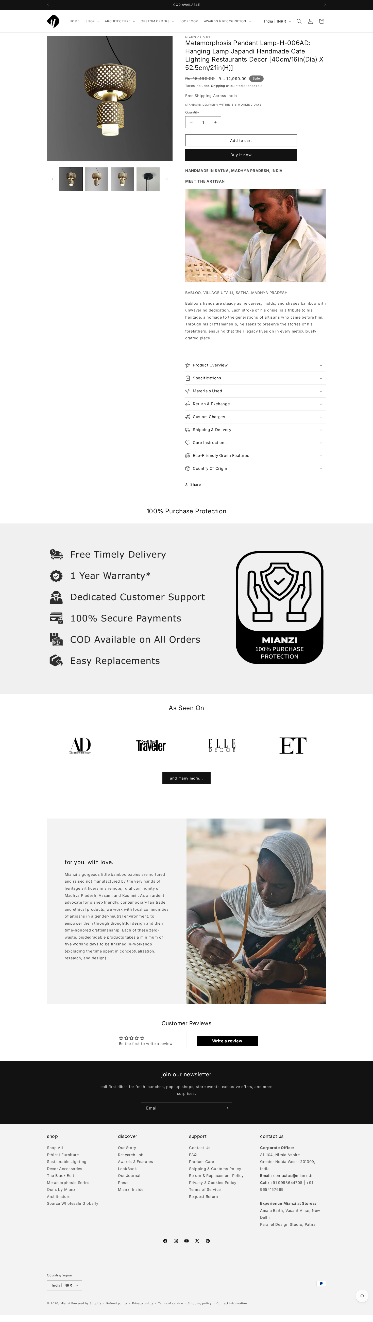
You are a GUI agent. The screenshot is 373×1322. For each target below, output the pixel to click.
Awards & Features (135, 1161)
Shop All (55, 1148)
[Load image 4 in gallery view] (148, 178)
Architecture (58, 1196)
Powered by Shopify (86, 1303)
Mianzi (65, 1303)
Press (123, 1182)
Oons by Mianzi (62, 1189)
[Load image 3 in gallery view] (122, 178)
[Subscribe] (226, 1108)
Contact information (231, 1303)
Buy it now (241, 155)
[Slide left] (52, 179)
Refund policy (116, 1303)
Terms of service (170, 1303)
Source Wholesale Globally (72, 1203)
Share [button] (195, 484)
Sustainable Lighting (67, 1161)
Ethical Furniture (63, 1155)
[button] (92, 21)
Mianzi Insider (131, 1189)
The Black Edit (60, 1175)
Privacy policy (142, 1303)
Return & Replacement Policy (216, 1175)
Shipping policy (200, 1303)
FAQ (193, 1155)
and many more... (186, 778)
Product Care (201, 1161)
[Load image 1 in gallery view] (70, 178)
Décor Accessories (64, 1169)
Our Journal (129, 1175)
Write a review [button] (227, 1040)
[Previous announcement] (48, 5)
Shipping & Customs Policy (215, 1169)
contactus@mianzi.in (293, 1175)
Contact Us (200, 1148)
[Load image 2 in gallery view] (96, 178)
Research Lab (130, 1155)
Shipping (218, 86)
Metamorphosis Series (68, 1182)
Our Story (127, 1148)
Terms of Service (205, 1189)
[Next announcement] (325, 5)
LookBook (127, 1169)
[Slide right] (167, 179)
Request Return (203, 1196)
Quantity (192, 112)
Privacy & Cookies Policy (212, 1182)
